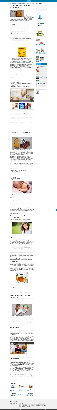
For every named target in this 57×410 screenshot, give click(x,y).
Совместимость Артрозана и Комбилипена (40, 61)
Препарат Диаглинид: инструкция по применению (16, 394)
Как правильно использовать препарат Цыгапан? (43, 66)
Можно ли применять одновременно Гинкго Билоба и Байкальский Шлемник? (41, 53)
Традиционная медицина (21, 3)
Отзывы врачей (12, 32)
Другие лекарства (27, 3)
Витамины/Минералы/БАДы (41, 5)
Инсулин (41, 8)
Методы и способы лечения (15, 3)
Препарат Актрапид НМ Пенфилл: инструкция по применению (42, 74)
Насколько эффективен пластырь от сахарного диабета (41, 36)
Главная (11, 3)
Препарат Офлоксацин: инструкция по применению (22, 390)
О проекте (11, 409)
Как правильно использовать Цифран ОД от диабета (13, 390)
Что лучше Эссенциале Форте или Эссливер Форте (17, 31)
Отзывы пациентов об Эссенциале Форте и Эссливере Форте (19, 33)
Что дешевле (13, 30)
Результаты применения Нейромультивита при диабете (43, 77)
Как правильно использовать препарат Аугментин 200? (29, 394)
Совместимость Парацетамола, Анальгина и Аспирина (40, 28)
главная (10, 1)
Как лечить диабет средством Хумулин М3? (43, 84)
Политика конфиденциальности (20, 409)
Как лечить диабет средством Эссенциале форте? (30, 390)
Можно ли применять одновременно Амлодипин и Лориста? (41, 44)
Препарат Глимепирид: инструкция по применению (43, 80)
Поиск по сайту (14, 409)
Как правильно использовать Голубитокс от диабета (41, 20)
